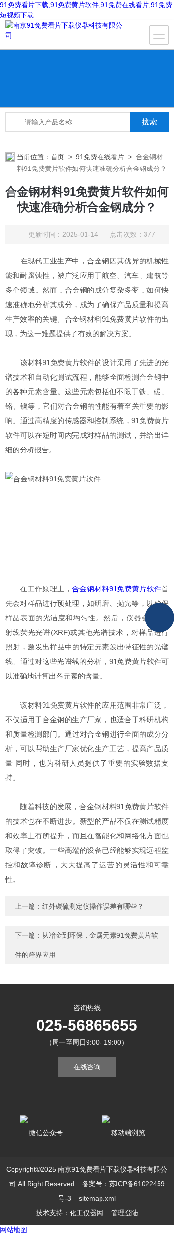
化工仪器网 (86, 1213)
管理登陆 (124, 1213)
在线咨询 (87, 1067)
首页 (57, 157)
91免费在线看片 (100, 157)
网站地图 (13, 1230)
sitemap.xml (97, 1198)
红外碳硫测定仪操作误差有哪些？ (93, 906)
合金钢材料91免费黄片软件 (116, 589)
